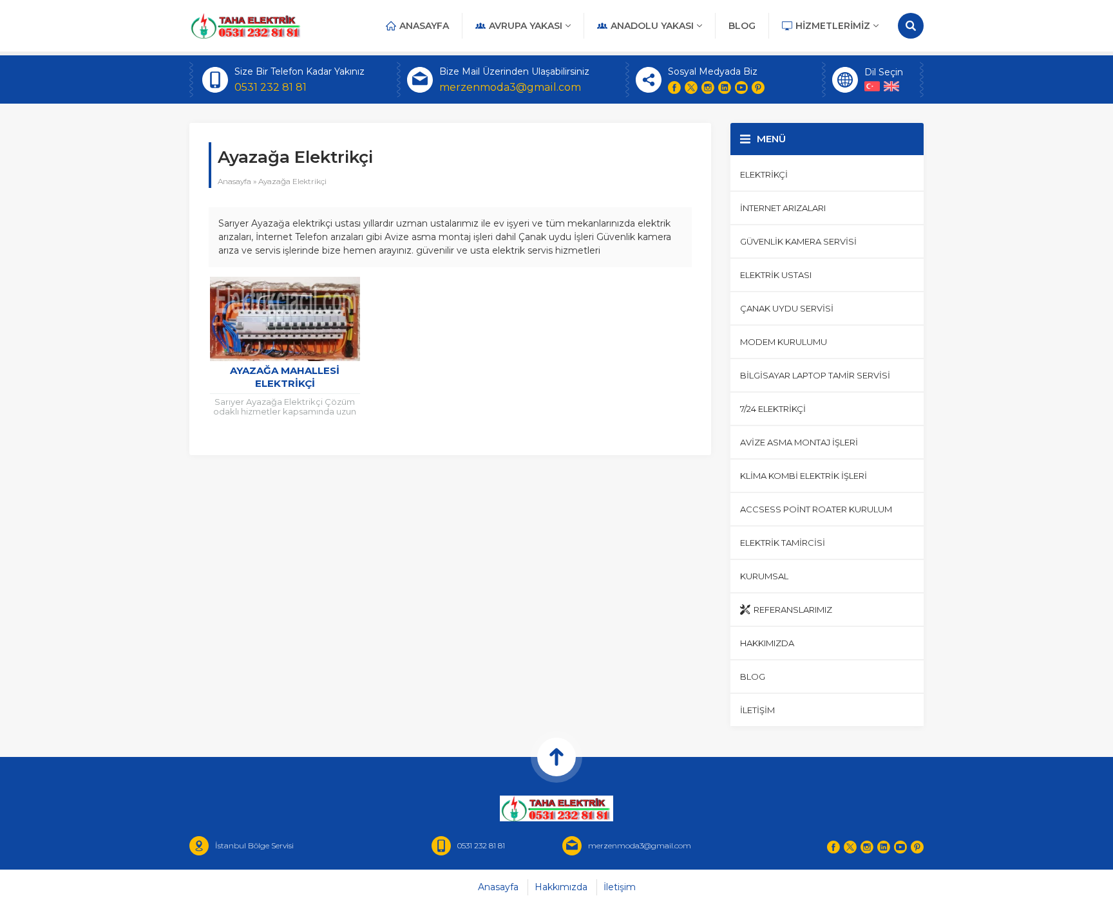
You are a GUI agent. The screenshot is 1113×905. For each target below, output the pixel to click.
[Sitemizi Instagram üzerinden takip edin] (707, 87)
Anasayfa (234, 181)
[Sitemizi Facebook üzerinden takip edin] (674, 87)
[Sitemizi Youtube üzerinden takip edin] (741, 87)
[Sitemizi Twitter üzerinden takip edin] (691, 87)
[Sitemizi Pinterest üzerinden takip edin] (758, 87)
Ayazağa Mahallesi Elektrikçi (284, 376)
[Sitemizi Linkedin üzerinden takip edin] (724, 87)
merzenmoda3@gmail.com (510, 87)
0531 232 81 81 (270, 87)
